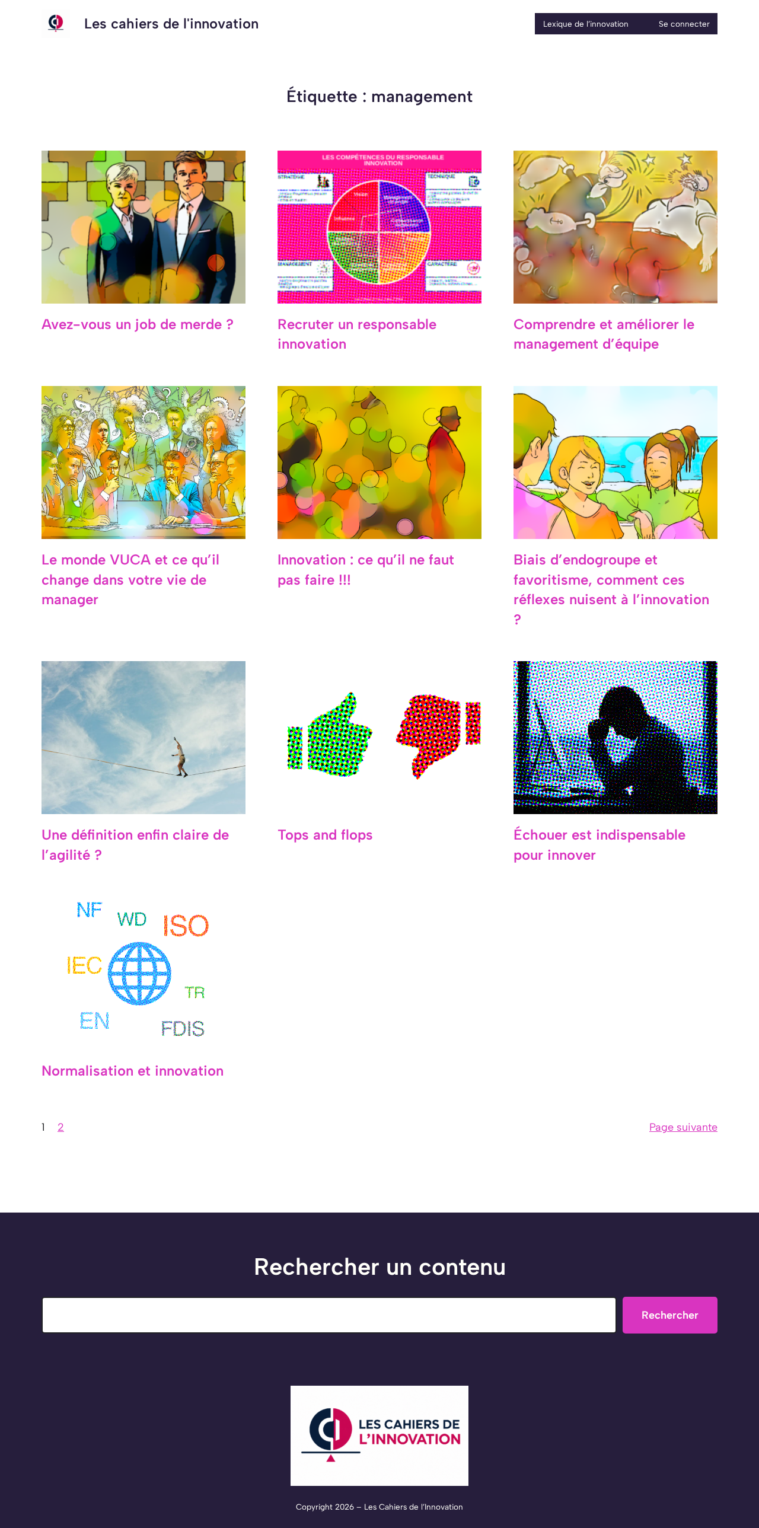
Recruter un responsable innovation (357, 334)
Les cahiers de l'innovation (171, 23)
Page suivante (683, 1127)
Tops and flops (325, 834)
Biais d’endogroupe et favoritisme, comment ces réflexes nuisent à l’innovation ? (611, 589)
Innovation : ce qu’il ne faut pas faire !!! (366, 569)
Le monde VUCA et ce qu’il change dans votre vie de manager (130, 579)
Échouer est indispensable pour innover (599, 844)
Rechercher (670, 1315)
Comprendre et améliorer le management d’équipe (604, 334)
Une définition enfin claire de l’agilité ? (135, 844)
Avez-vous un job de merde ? (138, 324)
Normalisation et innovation (133, 1070)
